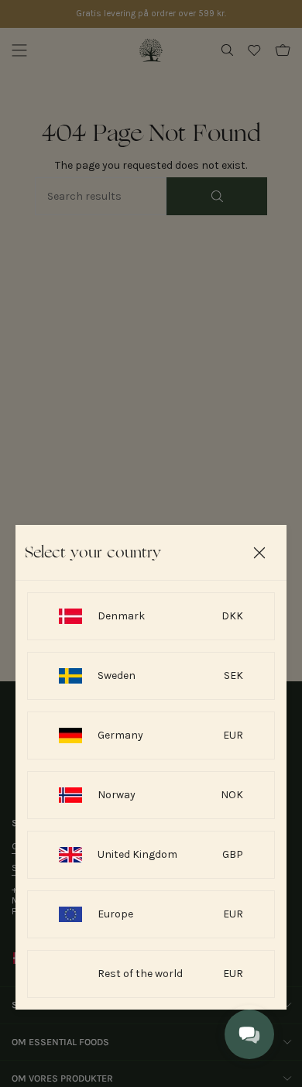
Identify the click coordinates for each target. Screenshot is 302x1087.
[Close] (259, 552)
